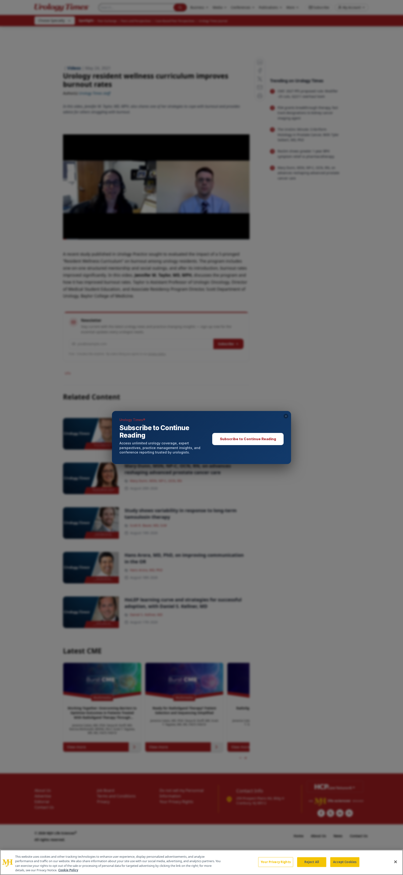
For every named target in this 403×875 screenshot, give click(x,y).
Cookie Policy (68, 870)
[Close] (395, 862)
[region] (201, 862)
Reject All (311, 862)
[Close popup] (286, 416)
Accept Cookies (344, 862)
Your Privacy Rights (275, 862)
